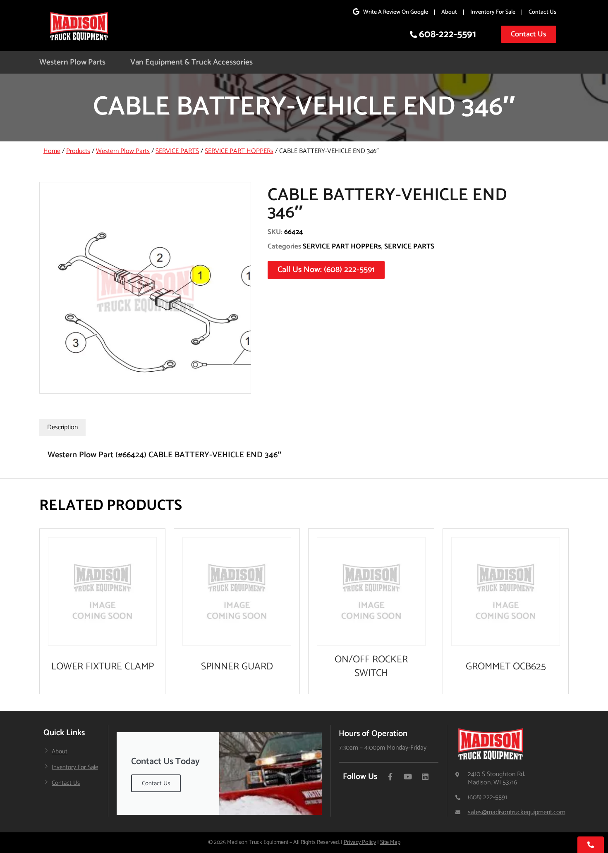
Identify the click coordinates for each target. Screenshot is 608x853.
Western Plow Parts (72, 62)
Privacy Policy (360, 842)
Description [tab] (62, 427)
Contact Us (542, 12)
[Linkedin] (425, 776)
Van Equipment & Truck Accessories (191, 62)
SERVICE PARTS (177, 151)
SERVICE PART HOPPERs (239, 151)
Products (78, 151)
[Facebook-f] (390, 776)
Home (51, 151)
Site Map (390, 842)
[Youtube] (408, 776)
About (449, 12)
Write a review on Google (395, 12)
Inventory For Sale (492, 12)
